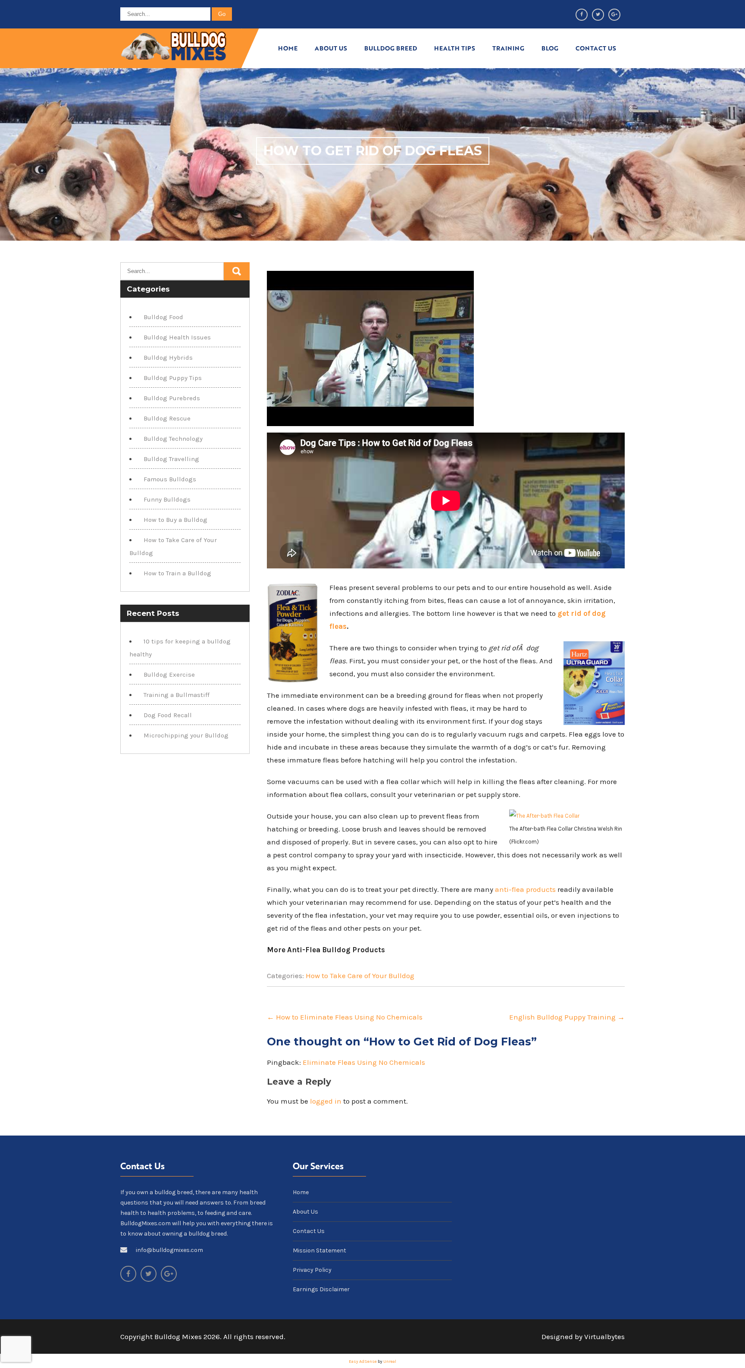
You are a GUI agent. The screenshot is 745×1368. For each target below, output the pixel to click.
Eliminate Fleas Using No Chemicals (364, 1062)
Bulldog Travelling (171, 459)
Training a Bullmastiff (177, 695)
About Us (331, 48)
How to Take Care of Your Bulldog (360, 975)
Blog (550, 48)
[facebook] (582, 15)
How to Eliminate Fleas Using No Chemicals (345, 1017)
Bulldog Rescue (167, 418)
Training (508, 48)
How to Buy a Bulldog (175, 520)
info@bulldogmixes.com (169, 1250)
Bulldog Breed (390, 48)
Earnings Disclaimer (321, 1289)
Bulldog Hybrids (168, 357)
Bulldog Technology (173, 438)
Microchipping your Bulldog (186, 735)
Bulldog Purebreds (172, 398)
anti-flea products (525, 889)
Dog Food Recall (168, 715)
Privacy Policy (312, 1270)
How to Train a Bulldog (177, 573)
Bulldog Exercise (169, 674)
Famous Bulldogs (170, 479)
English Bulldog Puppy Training (567, 1017)
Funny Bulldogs (167, 499)
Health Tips (454, 48)
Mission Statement (319, 1250)
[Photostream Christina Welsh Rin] (544, 816)
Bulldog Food (163, 317)
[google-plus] (614, 15)
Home (287, 48)
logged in (325, 1101)
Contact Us (596, 48)
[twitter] (598, 15)
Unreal (389, 1361)
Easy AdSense (363, 1361)
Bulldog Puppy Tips (173, 378)
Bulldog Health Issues (177, 337)
